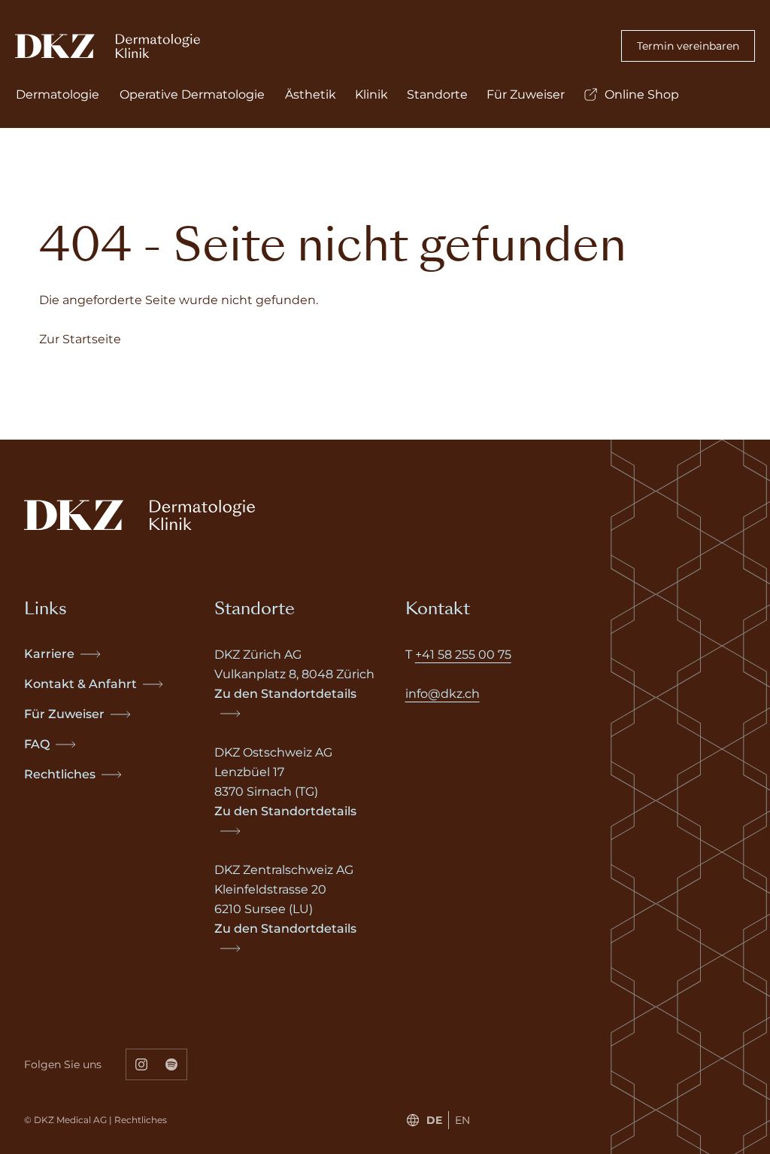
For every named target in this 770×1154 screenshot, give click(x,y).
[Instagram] (141, 1064)
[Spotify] (171, 1064)
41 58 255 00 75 (466, 654)
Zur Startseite (80, 339)
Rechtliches (140, 1119)
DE (434, 1120)
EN (462, 1120)
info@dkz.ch (442, 694)
